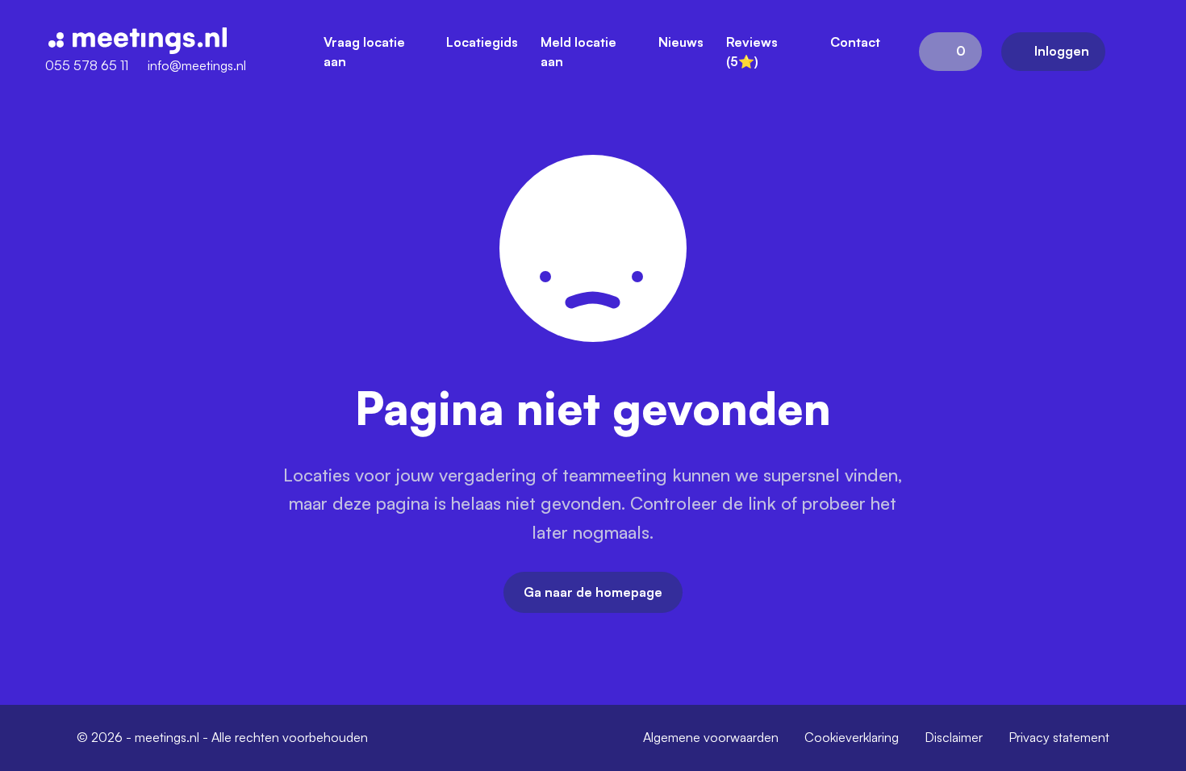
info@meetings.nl (197, 65)
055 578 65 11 (86, 65)
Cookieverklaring (851, 737)
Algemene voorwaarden (711, 737)
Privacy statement (1059, 737)
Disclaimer (954, 737)
